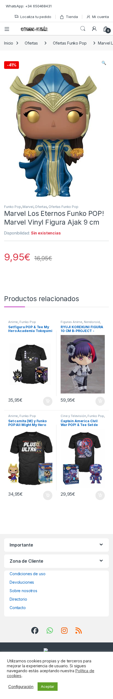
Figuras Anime (71, 322)
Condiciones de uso (27, 573)
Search (83, 29)
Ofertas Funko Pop (70, 43)
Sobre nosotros (23, 590)
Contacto (18, 607)
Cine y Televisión (73, 416)
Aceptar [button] (47, 686)
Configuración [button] (20, 686)
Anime (13, 322)
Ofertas (31, 43)
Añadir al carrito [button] (46, 401)
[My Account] (94, 28)
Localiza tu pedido (35, 16)
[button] (103, 63)
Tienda (72, 16)
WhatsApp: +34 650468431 (29, 6)
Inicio (8, 43)
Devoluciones (22, 582)
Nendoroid (92, 322)
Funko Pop (12, 207)
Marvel (27, 207)
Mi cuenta (100, 16)
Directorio (18, 599)
